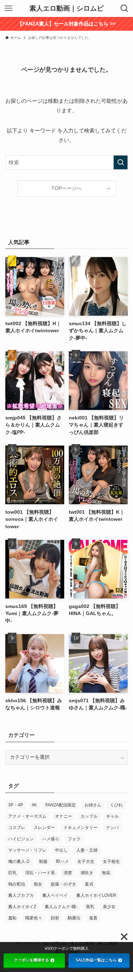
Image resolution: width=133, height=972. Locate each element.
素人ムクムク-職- (61, 906)
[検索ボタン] (124, 8)
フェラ (74, 838)
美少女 (109, 906)
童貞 (89, 884)
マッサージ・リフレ (27, 850)
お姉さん (92, 805)
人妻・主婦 (87, 850)
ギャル (112, 816)
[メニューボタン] (8, 8)
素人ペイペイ (55, 895)
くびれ (116, 805)
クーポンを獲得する (31, 960)
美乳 (90, 906)
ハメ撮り (50, 838)
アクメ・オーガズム (27, 816)
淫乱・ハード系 (40, 872)
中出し (61, 850)
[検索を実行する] (120, 162)
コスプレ (16, 827)
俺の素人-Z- (19, 861)
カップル (89, 816)
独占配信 (16, 884)
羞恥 (12, 918)
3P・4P (15, 805)
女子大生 (85, 861)
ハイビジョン (21, 838)
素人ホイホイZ (22, 906)
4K (34, 805)
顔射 (55, 918)
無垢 (106, 872)
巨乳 (12, 872)
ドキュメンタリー (80, 827)
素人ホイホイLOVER (96, 895)
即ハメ (62, 861)
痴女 (38, 884)
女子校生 (111, 861)
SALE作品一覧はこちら (96, 960)
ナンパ (112, 827)
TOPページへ (66, 188)
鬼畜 (93, 918)
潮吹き (87, 872)
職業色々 (33, 918)
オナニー (63, 816)
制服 (43, 861)
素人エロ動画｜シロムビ (66, 8)
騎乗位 (74, 918)
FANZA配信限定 (60, 805)
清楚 (67, 872)
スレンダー (44, 827)
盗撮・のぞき (63, 884)
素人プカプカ (21, 895)
